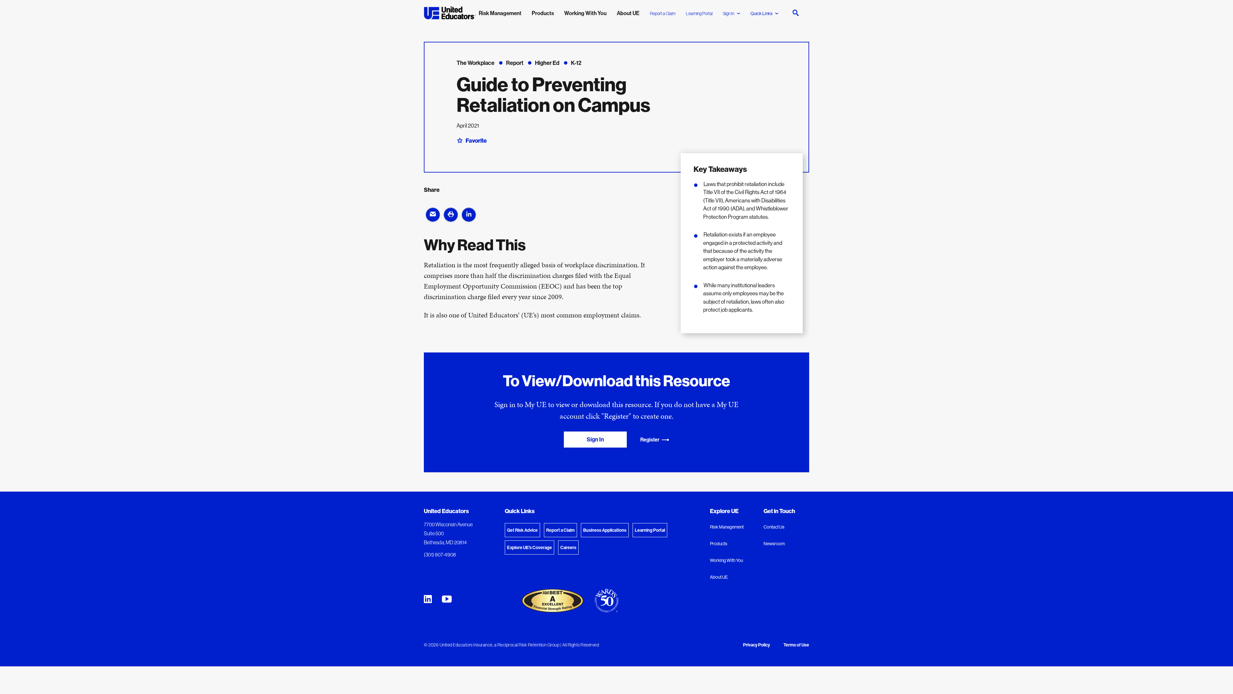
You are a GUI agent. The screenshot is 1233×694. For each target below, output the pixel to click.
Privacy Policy (756, 645)
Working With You (726, 560)
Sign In (728, 13)
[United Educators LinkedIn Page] (428, 599)
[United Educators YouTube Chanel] (447, 599)
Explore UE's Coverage (529, 547)
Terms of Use (796, 645)
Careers (568, 547)
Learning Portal (699, 13)
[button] (433, 215)
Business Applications (604, 530)
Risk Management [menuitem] (500, 13)
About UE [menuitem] (628, 13)
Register (650, 439)
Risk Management (727, 527)
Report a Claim (663, 13)
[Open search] (796, 13)
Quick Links (761, 13)
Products (718, 544)
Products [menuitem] (543, 13)
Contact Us (774, 527)
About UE (719, 577)
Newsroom (774, 544)
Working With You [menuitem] (585, 13)
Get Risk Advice (522, 530)
